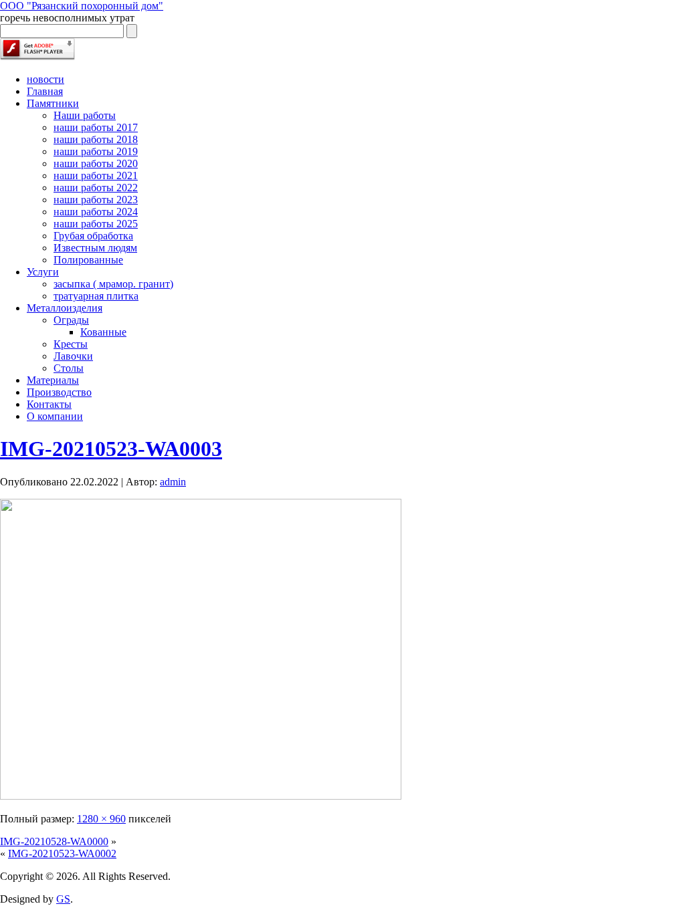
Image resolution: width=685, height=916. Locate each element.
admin (173, 481)
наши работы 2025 (96, 223)
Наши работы (85, 115)
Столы (69, 368)
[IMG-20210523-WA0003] (200, 796)
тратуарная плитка (96, 296)
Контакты (49, 404)
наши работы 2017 (96, 127)
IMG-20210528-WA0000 (54, 841)
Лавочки (73, 356)
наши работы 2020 (96, 163)
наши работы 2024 (96, 211)
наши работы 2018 (96, 139)
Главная (45, 91)
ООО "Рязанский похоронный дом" (81, 5)
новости (45, 79)
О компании (55, 416)
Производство (59, 392)
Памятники (53, 103)
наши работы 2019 (96, 151)
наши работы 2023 (96, 199)
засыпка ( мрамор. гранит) (113, 284)
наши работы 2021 (96, 175)
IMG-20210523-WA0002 (62, 853)
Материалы (53, 380)
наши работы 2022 (96, 187)
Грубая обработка (93, 235)
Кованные (103, 332)
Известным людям (95, 247)
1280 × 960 (101, 818)
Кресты (71, 344)
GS (63, 899)
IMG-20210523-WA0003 (111, 449)
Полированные (88, 259)
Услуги (43, 271)
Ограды (71, 320)
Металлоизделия (64, 308)
